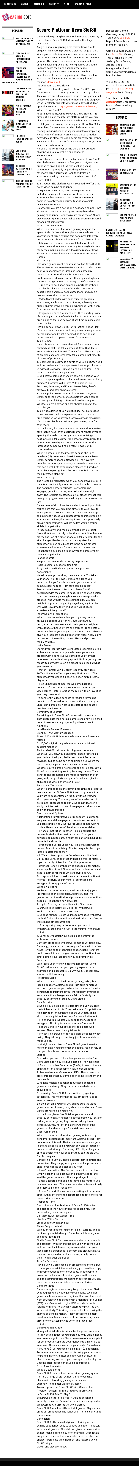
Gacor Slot (117, 54)
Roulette (54, 4)
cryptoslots (111, 102)
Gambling (39, 4)
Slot (66, 4)
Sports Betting (83, 4)
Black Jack (10, 4)
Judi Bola (125, 37)
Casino (25, 4)
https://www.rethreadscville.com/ (78, 106)
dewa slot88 (54, 82)
